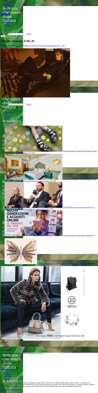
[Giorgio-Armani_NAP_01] (35, 97)
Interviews (8, 9)
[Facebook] (5, 29)
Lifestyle (7, 4)
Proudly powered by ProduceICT (11, 389)
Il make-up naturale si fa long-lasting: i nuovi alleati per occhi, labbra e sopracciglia (63, 263)
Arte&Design (9, 6)
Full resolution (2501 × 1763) (56, 46)
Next (10, 47)
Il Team (7, 372)
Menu (3, 36)
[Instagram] (5, 30)
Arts (6, 114)
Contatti (7, 379)
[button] (1, 391)
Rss (6, 378)
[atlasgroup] (5, 346)
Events (7, 7)
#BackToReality (9, 2)
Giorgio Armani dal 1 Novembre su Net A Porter (32, 46)
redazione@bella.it (8, 369)
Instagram (8, 376)
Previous (4, 47)
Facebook (8, 374)
